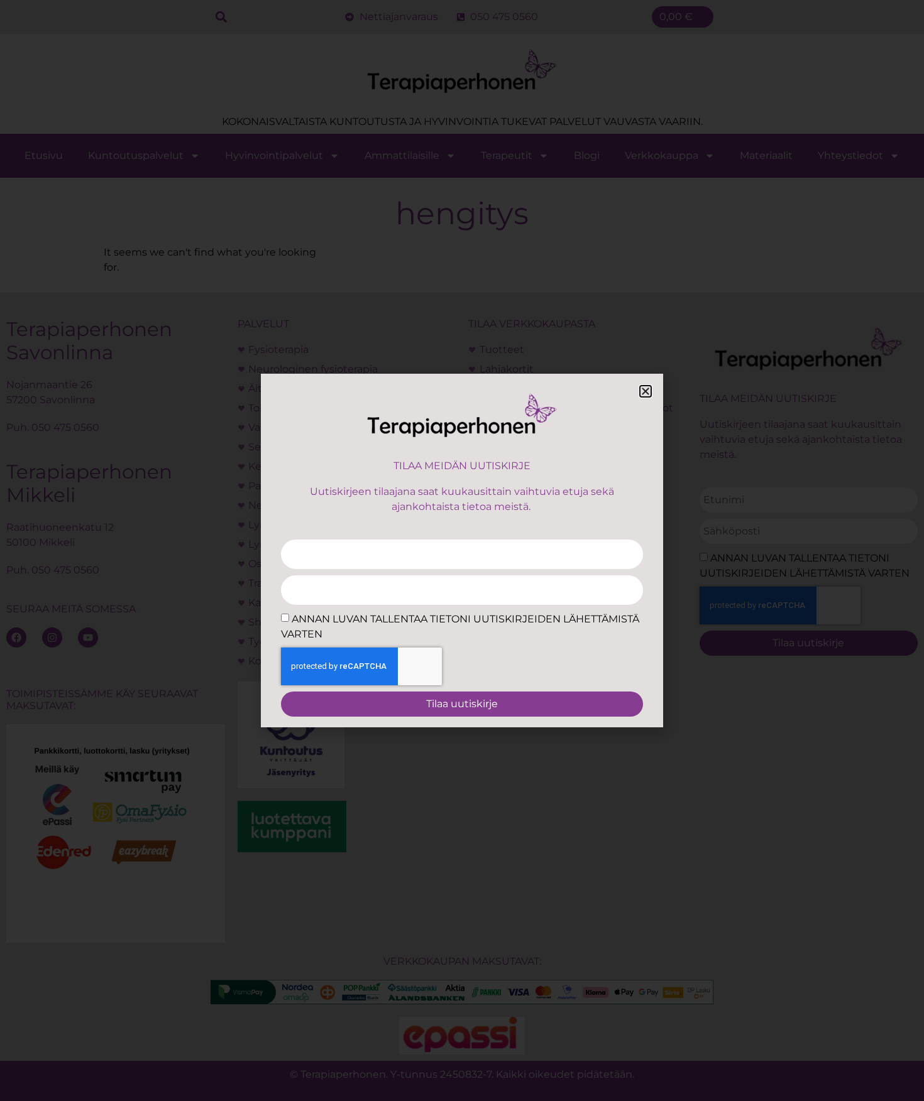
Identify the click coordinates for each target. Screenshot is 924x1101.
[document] (462, 550)
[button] (646, 391)
